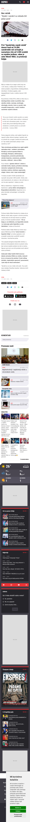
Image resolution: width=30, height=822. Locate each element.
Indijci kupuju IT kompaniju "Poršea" (15, 557)
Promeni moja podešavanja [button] (18, 815)
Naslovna (6, 783)
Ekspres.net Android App (20, 296)
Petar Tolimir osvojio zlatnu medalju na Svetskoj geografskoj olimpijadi (15, 529)
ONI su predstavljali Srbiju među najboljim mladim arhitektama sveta (15, 536)
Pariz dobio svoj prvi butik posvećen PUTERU (15, 577)
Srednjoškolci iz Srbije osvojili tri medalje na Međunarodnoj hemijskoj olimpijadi (15, 543)
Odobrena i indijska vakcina (15, 381)
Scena (6, 790)
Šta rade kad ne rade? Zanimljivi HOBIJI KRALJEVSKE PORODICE (15, 744)
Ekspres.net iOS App (9, 296)
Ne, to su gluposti (9, 602)
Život (5, 794)
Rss (26, 585)
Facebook (10, 304)
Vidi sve (24, 511)
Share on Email (22, 40)
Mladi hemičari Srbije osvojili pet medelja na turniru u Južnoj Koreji (15, 523)
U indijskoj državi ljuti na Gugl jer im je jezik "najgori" (15, 204)
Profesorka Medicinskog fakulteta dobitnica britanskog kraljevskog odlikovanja (15, 516)
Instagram (15, 304)
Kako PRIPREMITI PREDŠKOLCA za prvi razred (15, 573)
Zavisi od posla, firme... (11, 604)
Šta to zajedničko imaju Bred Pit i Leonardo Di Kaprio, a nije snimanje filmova (15, 730)
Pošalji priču (24, 2)
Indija (9, 283)
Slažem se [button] (18, 807)
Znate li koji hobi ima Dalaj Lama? (15, 737)
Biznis (6, 786)
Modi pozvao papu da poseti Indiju (15, 404)
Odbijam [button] (18, 811)
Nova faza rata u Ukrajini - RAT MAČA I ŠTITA (15, 568)
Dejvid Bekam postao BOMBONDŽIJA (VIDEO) (15, 717)
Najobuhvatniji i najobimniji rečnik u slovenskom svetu (15, 361)
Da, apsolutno (8, 599)
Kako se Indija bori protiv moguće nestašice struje (15, 392)
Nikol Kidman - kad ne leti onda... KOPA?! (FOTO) (15, 724)
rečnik (14, 283)
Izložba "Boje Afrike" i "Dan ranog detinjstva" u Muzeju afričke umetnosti (15, 562)
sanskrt (4, 283)
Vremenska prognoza (15, 466)
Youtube (20, 304)
